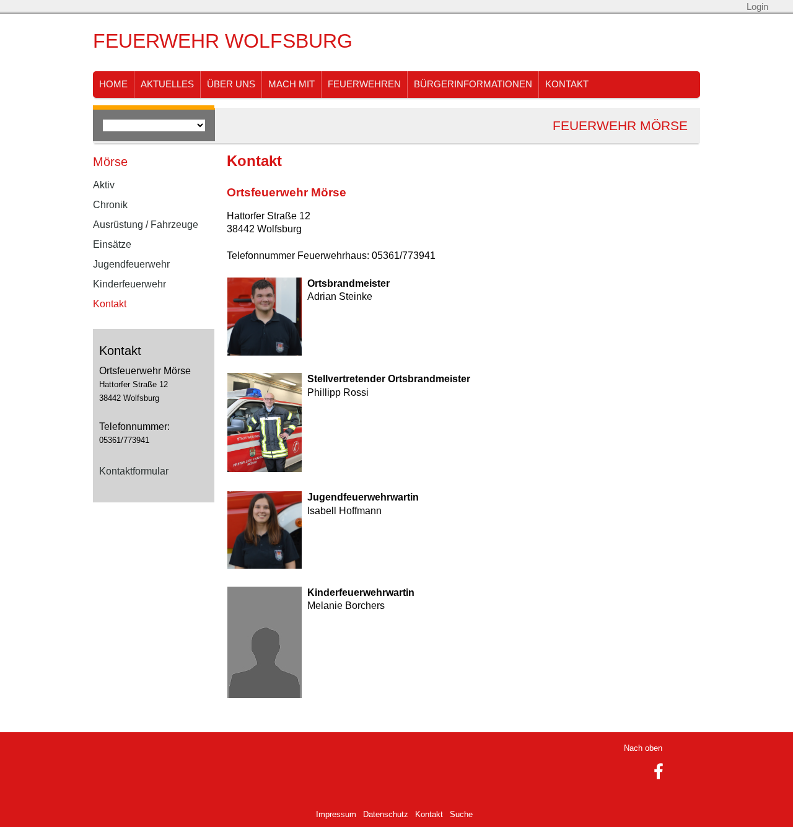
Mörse (110, 161)
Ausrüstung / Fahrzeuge (145, 224)
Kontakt (567, 84)
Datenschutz (385, 814)
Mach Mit (291, 84)
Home (113, 84)
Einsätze (112, 244)
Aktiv (104, 185)
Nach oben (643, 748)
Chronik (110, 204)
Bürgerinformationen (473, 84)
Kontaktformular (134, 471)
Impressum (336, 814)
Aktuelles (167, 84)
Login (757, 7)
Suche (461, 814)
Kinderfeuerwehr (129, 284)
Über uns (231, 84)
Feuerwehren (364, 84)
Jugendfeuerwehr (131, 264)
